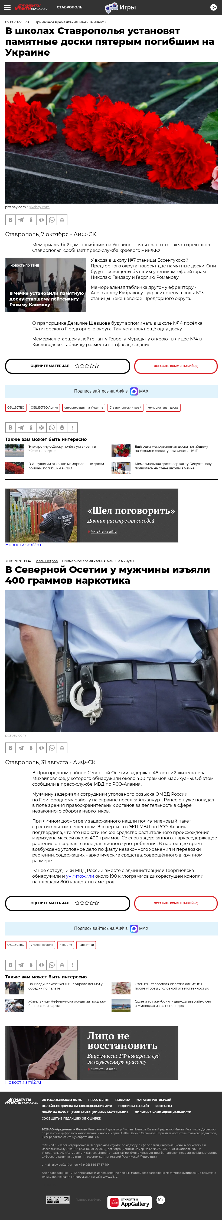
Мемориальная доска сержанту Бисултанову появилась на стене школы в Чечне (173, 466)
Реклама (122, 1100)
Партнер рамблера (88, 1199)
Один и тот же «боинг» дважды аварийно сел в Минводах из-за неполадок (173, 1003)
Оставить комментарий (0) (176, 366)
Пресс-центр (98, 1100)
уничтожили (80, 876)
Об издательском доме (62, 1100)
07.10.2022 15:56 (17, 22)
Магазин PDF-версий (153, 1100)
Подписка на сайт (133, 1106)
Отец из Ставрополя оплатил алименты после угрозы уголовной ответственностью (172, 986)
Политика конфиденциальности (163, 1112)
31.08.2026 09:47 (18, 561)
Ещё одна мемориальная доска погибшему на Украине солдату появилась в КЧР (171, 448)
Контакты (163, 1106)
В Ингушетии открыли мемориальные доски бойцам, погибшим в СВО (66, 466)
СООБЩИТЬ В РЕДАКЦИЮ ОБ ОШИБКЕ (71, 1118)
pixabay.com (39, 207)
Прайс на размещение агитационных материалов (85, 1112)
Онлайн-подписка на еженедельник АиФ (77, 1106)
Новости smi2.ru (23, 544)
